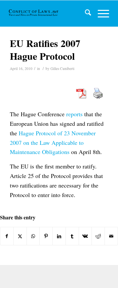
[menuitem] (84, 13)
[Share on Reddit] (98, 236)
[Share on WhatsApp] (33, 236)
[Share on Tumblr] (72, 236)
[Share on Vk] (85, 236)
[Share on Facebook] (6, 236)
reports (74, 114)
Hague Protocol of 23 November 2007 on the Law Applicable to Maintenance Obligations (53, 142)
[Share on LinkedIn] (59, 236)
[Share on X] (20, 236)
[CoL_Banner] (34, 13)
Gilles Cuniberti (62, 68)
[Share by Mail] (111, 236)
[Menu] (100, 13)
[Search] (84, 13)
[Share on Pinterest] (46, 236)
